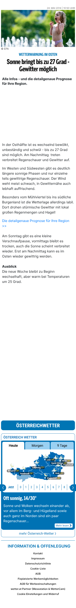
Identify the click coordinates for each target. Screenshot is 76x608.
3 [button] (37, 487)
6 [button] (53, 487)
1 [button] (26, 487)
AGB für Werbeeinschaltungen (38, 583)
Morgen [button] (37, 446)
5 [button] (48, 487)
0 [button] (20, 487)
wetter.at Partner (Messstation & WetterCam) (38, 588)
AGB (38, 573)
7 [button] (59, 487)
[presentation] (3, 487)
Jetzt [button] (11, 487)
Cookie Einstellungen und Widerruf (38, 594)
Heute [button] (13, 446)
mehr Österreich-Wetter (36, 533)
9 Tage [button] (62, 446)
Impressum (38, 558)
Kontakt (38, 553)
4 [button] (42, 487)
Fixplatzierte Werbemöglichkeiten (38, 578)
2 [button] (31, 487)
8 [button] (64, 487)
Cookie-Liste (38, 568)
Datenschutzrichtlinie (38, 563)
